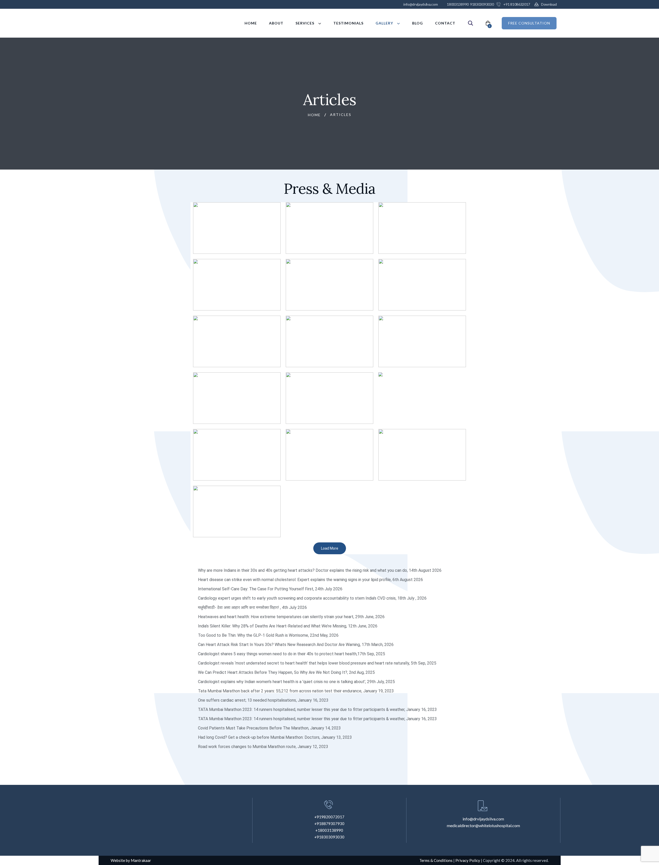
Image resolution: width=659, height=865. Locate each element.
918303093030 (482, 4)
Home (251, 23)
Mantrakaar (141, 860)
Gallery (384, 23)
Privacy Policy (467, 860)
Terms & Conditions (436, 860)
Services (305, 23)
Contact (445, 23)
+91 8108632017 (516, 4)
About (276, 23)
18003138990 (458, 4)
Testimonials (348, 23)
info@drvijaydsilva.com (420, 4)
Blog (417, 23)
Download (549, 4)
